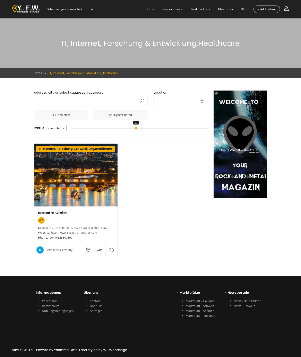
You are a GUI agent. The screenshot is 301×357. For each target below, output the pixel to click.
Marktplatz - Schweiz (200, 306)
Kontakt (95, 301)
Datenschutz (50, 306)
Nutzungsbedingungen (58, 311)
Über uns (224, 9)
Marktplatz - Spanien (200, 311)
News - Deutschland (247, 301)
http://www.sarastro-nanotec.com (74, 233)
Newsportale (171, 9)
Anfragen (96, 311)
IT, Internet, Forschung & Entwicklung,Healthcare (75, 149)
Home (150, 9)
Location (160, 93)
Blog (244, 9)
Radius (39, 128)
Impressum (50, 301)
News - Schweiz (244, 306)
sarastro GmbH (52, 212)
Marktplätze (199, 9)
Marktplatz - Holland (200, 301)
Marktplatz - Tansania (200, 316)
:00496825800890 (60, 237)
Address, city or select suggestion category (68, 93)
